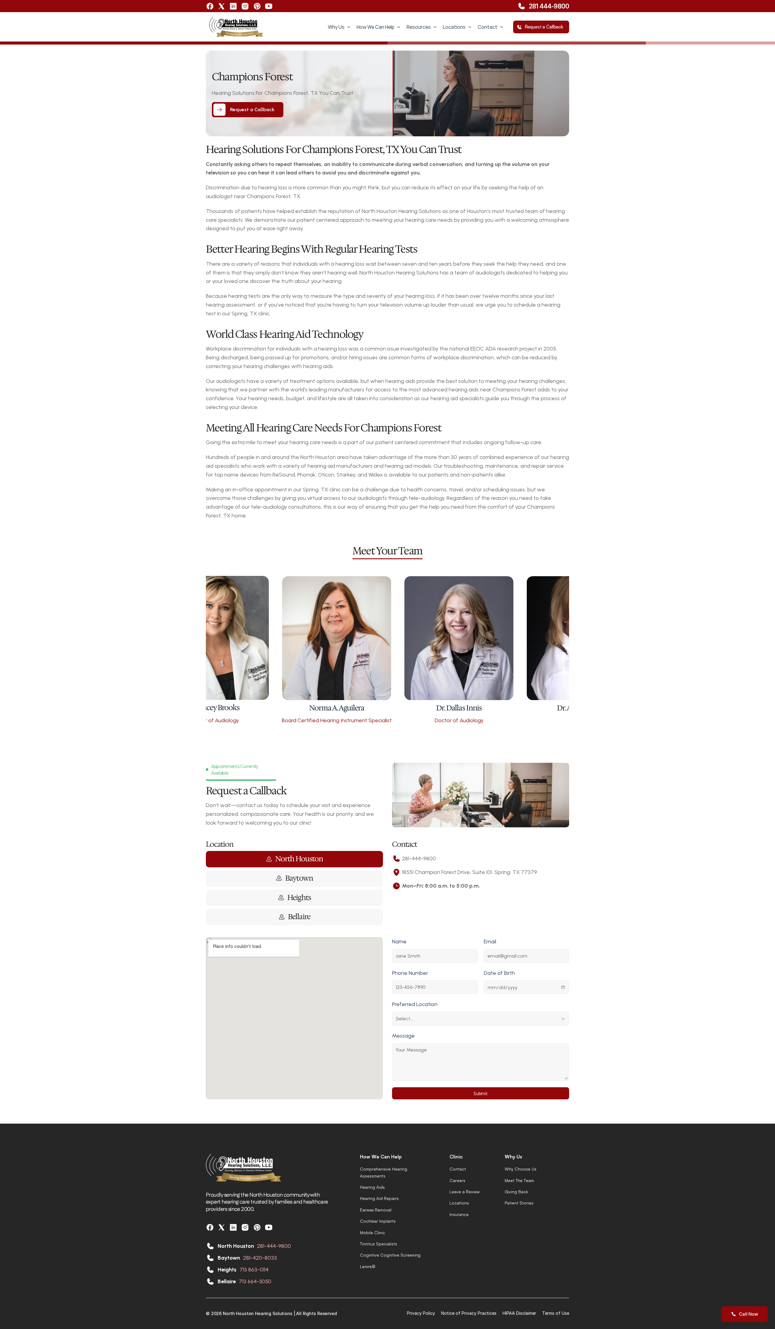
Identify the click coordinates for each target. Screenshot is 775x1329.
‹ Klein (304, 533)
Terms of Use (555, 1313)
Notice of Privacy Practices (468, 1313)
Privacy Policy (421, 1313)
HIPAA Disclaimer (519, 1313)
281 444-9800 (549, 6)
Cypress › (467, 533)
